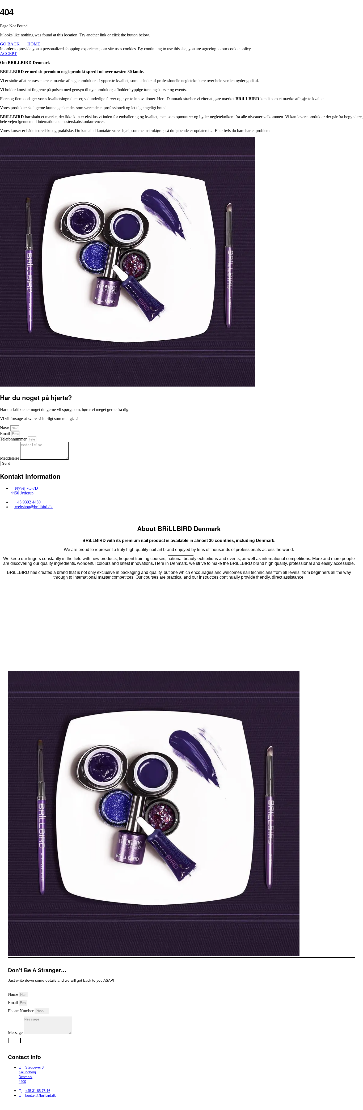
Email (5, 433)
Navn (5, 428)
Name (13, 994)
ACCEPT (8, 53)
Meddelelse (10, 458)
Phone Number (21, 1011)
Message (16, 1032)
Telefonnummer (14, 439)
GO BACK (10, 44)
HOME (33, 44)
